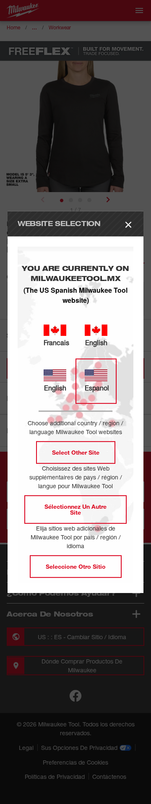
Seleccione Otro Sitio (76, 566)
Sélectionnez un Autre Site (75, 509)
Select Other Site (75, 452)
